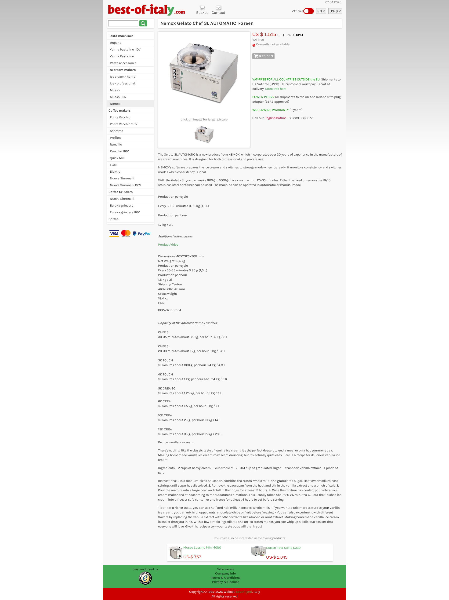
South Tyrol (244, 592)
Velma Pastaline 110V (125, 49)
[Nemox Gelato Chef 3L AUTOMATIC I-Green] (204, 74)
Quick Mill (117, 158)
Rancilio (116, 144)
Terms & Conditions (225, 578)
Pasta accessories (123, 63)
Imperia (115, 43)
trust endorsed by (145, 569)
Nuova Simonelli (122, 178)
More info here (275, 89)
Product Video (168, 245)
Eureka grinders (121, 205)
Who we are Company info (225, 571)
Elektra (115, 172)
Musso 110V (118, 97)
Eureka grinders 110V (125, 212)
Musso (115, 90)
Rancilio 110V (119, 151)
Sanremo (116, 131)
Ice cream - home (122, 77)
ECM (113, 165)
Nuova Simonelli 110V (125, 185)
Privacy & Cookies (225, 582)
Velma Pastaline (122, 56)
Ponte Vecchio (120, 117)
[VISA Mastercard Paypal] (130, 233)
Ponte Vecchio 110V (123, 124)
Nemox (115, 104)
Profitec (115, 138)
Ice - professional (122, 83)
